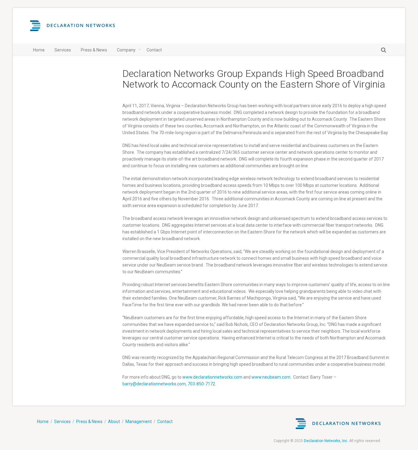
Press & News (89, 421)
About (114, 421)
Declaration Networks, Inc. (326, 441)
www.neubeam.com (271, 377)
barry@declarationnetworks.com (154, 383)
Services (62, 421)
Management (138, 421)
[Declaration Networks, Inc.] (72, 28)
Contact (165, 421)
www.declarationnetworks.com (212, 377)
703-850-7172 (201, 383)
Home (43, 421)
